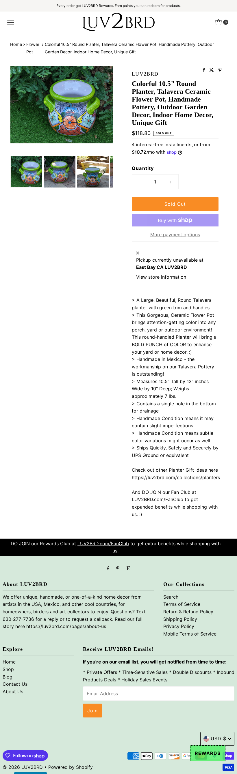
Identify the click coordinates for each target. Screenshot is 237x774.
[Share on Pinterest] (220, 70)
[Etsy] (128, 568)
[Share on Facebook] (205, 70)
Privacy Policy (178, 626)
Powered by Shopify (70, 767)
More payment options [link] (175, 234)
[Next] (103, 109)
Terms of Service (181, 604)
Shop (8, 669)
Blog (7, 677)
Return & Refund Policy (188, 611)
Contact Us (15, 684)
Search (170, 597)
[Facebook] (108, 568)
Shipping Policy (180, 619)
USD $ (218, 738)
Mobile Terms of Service (189, 634)
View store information (161, 277)
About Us (13, 691)
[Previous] (19, 109)
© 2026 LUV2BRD (23, 767)
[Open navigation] (10, 22)
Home (16, 44)
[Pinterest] (117, 568)
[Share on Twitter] (212, 70)
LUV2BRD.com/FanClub (103, 543)
